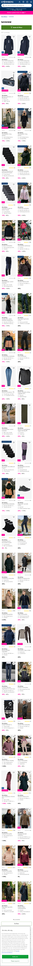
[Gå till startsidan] (7, 2)
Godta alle (15, 956)
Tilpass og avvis (15, 961)
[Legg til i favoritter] (13, 36)
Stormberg (4, 16)
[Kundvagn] (27, 2)
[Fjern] (29, 5)
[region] (15, 946)
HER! (23, 12)
